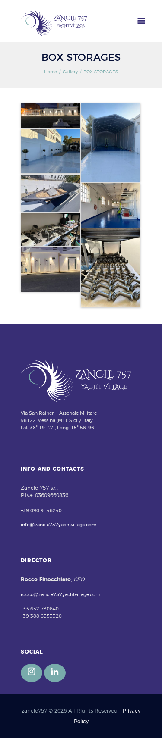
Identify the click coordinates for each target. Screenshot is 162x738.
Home (50, 72)
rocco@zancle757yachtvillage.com (60, 594)
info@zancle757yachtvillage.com (58, 524)
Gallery (70, 72)
